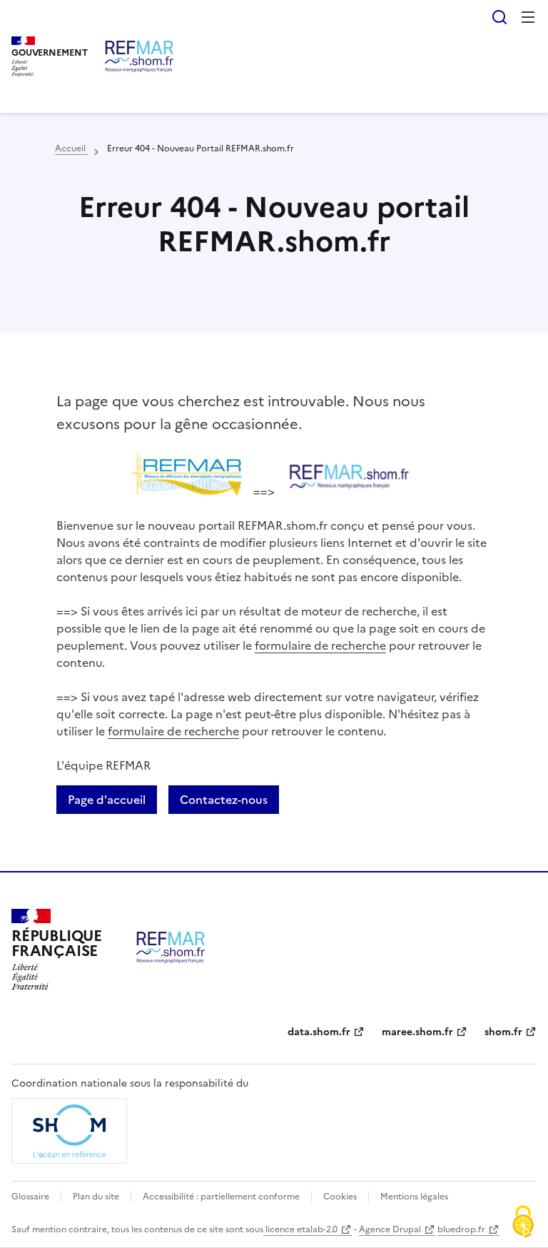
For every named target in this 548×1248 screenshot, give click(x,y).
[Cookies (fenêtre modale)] (523, 1223)
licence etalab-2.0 (300, 1229)
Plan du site (96, 1196)
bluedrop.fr (461, 1229)
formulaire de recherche (320, 645)
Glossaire (30, 1196)
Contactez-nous (224, 799)
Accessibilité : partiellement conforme (221, 1196)
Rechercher (499, 17)
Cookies (340, 1196)
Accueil (71, 148)
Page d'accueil (107, 799)
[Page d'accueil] (139, 56)
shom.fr (503, 1032)
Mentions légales (414, 1196)
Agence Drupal (390, 1229)
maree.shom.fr (417, 1032)
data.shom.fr (319, 1032)
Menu (528, 17)
